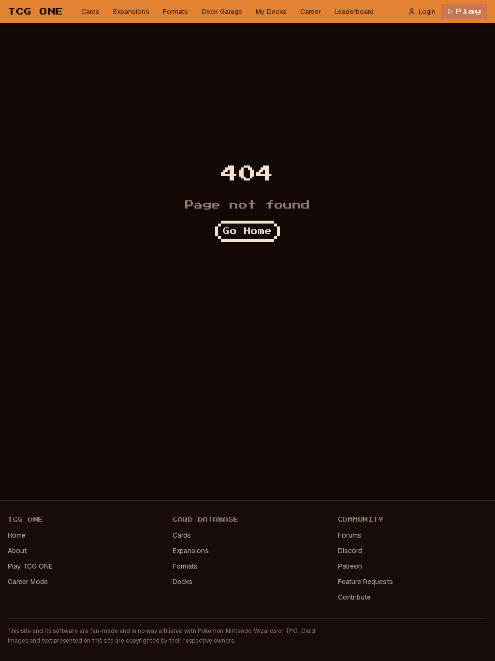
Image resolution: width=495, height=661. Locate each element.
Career (310, 11)
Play (468, 12)
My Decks (271, 11)
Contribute (354, 597)
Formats (175, 11)
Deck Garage (222, 11)
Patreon (350, 566)
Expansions (131, 11)
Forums (350, 535)
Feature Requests (365, 581)
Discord (350, 550)
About (17, 550)
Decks (182, 581)
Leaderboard (354, 11)
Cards (90, 11)
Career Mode (28, 581)
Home (17, 535)
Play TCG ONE (30, 566)
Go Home (247, 231)
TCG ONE (36, 11)
